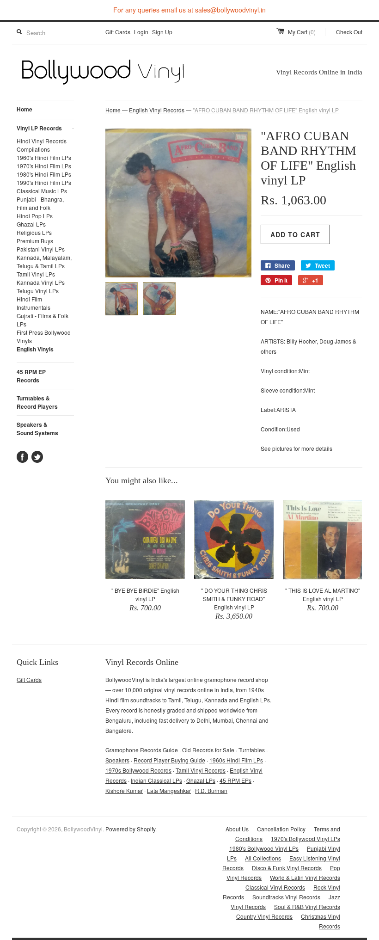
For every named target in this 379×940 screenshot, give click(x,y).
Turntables (251, 750)
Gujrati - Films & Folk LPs (42, 320)
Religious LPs (34, 232)
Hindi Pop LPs (35, 216)
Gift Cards (117, 32)
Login (141, 32)
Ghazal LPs (31, 224)
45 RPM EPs (235, 780)
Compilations (33, 149)
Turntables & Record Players (37, 402)
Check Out (349, 32)
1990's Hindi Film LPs (44, 182)
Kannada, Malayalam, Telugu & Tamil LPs (44, 261)
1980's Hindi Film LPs (44, 174)
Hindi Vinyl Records (42, 141)
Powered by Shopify (130, 829)
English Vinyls (35, 349)
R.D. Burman (211, 790)
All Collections (263, 858)
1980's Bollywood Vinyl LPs (264, 848)
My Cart (302, 32)
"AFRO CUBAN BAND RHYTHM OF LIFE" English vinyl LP (266, 110)
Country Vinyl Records (264, 916)
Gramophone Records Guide (141, 750)
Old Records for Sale (208, 750)
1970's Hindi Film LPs (44, 166)
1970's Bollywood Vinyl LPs (305, 838)
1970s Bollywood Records (138, 770)
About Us (237, 829)
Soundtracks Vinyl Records (286, 897)
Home (24, 109)
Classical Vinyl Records (275, 887)
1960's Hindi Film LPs (44, 157)
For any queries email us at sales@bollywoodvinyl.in (189, 9)
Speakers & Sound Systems (37, 428)
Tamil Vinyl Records (201, 770)
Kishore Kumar (124, 790)
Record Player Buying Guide (169, 760)
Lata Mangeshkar (169, 790)
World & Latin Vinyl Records (305, 877)
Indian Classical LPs (156, 780)
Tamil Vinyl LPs (36, 274)
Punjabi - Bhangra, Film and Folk (40, 203)
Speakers (117, 760)
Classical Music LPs (42, 191)
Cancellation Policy (281, 829)
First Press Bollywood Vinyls (44, 336)
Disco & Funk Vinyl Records (287, 868)
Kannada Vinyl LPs (41, 282)
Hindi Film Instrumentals (33, 303)
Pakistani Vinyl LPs (41, 249)
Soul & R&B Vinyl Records (307, 906)
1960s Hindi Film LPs (236, 760)
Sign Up (162, 32)
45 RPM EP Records (31, 376)
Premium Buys (35, 241)
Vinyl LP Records (45, 128)
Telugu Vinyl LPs (38, 291)
